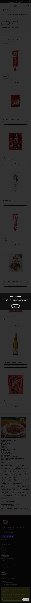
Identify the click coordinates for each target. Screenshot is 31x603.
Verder (15, 306)
